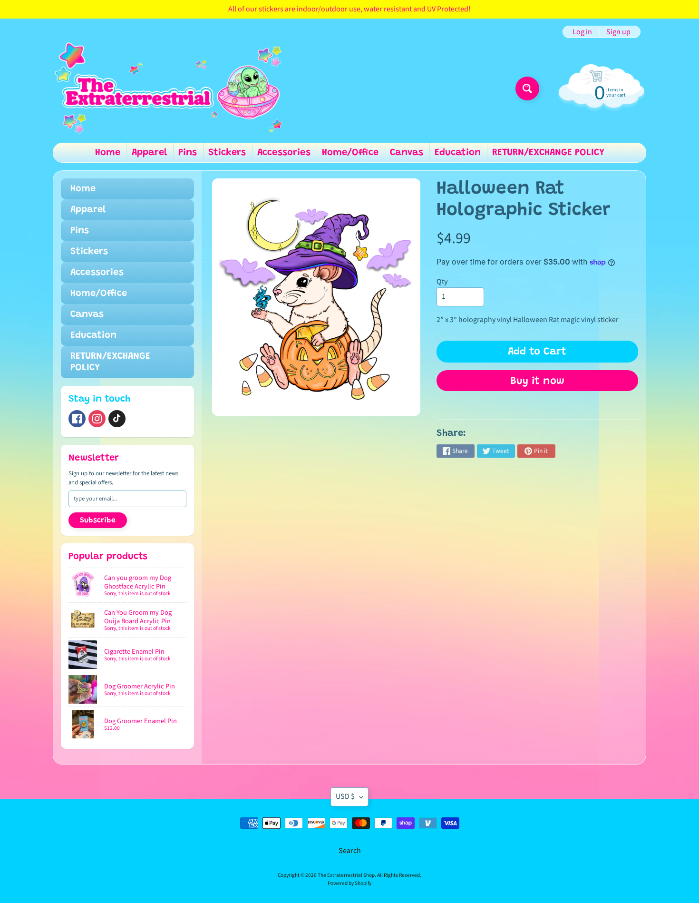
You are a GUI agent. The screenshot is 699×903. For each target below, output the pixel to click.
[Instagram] (97, 418)
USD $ (345, 796)
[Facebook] (77, 418)
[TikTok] (117, 418)
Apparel (149, 152)
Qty (442, 281)
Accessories (284, 152)
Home (107, 152)
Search (350, 850)
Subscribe (98, 520)
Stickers (227, 152)
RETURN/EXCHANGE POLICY (548, 152)
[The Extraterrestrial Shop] (168, 88)
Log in (582, 32)
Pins (187, 152)
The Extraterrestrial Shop (346, 875)
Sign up (618, 32)
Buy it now (537, 381)
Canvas (406, 152)
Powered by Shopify (349, 883)
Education (458, 152)
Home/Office (350, 152)
